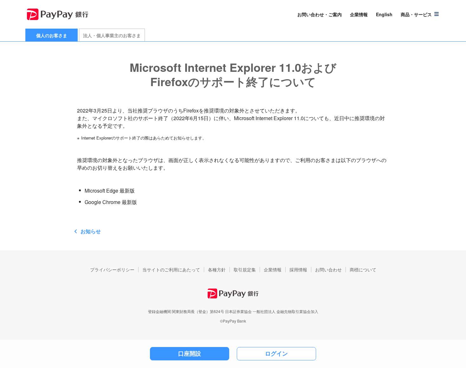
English (384, 14)
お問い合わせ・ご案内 (319, 14)
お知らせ (91, 231)
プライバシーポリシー (112, 269)
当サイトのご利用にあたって (171, 269)
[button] (420, 14)
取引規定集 (245, 269)
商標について (363, 269)
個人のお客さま (51, 35)
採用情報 (298, 269)
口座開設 (189, 353)
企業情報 (359, 14)
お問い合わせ (328, 269)
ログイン (276, 353)
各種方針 (217, 269)
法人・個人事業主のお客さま (112, 35)
